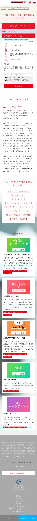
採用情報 (18, 498)
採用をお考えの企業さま (18, 473)
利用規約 (18, 504)
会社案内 (18, 496)
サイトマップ (18, 501)
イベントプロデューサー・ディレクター (18, 211)
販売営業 (17, 215)
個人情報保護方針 (18, 511)
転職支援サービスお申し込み (27, 518)
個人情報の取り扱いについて (18, 509)
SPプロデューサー (26, 207)
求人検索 (30, 3)
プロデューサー (18, 199)
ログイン (9, 518)
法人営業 (14, 219)
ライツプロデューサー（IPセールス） (18, 203)
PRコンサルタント (11, 207)
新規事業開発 (27, 215)
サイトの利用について (18, 506)
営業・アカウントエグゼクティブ (18, 191)
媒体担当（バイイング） (18, 195)
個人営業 (23, 219)
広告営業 (8, 215)
